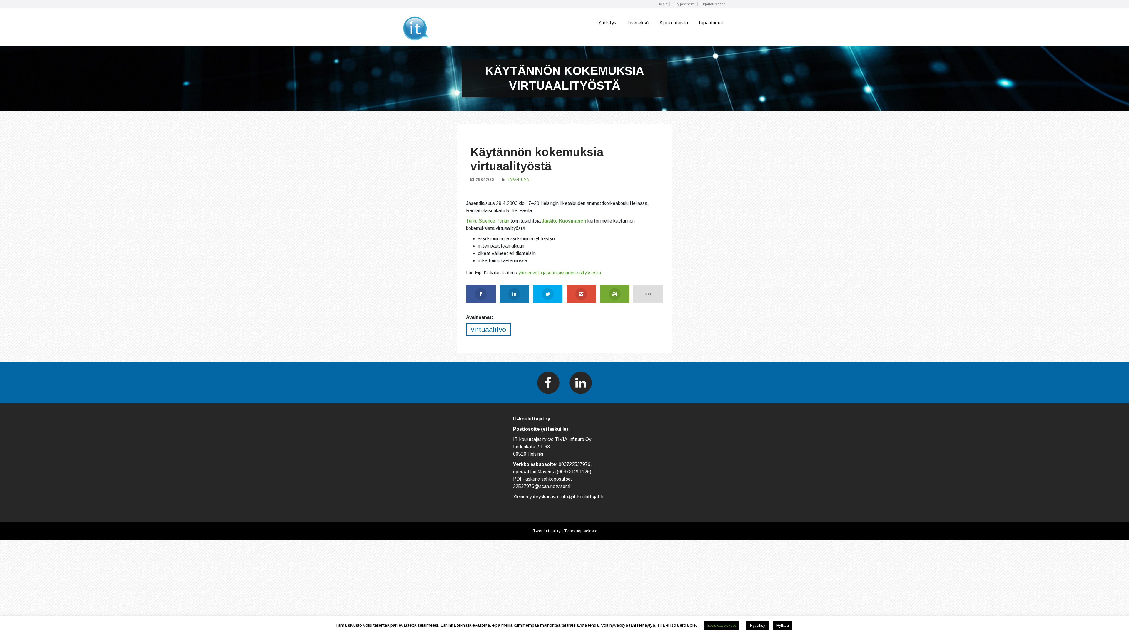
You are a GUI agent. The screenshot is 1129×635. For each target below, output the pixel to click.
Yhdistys (607, 22)
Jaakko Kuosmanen (564, 220)
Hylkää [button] (782, 625)
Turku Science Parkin (487, 220)
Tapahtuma (518, 180)
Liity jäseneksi (684, 4)
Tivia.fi (662, 4)
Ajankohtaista (673, 22)
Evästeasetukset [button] (721, 625)
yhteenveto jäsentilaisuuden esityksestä (559, 272)
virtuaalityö (488, 329)
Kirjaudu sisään (713, 4)
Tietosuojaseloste (580, 531)
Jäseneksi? (637, 22)
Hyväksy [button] (757, 625)
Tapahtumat (710, 22)
